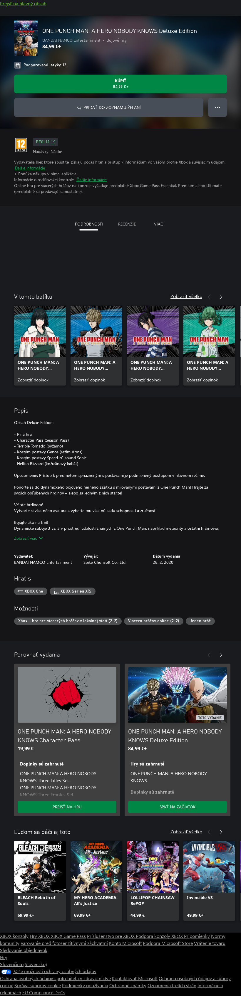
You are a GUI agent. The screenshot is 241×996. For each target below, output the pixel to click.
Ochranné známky (127, 985)
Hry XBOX (40, 936)
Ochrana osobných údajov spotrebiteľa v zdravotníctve (55, 978)
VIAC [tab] (158, 224)
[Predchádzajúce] (209, 297)
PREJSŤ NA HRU (67, 807)
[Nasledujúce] (221, 297)
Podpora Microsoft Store (168, 943)
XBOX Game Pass (68, 936)
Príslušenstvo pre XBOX (111, 936)
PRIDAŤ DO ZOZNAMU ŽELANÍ (112, 107)
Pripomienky (197, 936)
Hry (3, 957)
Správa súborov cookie (37, 985)
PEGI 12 (42, 142)
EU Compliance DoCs (43, 992)
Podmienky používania (85, 985)
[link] (40, 346)
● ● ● (217, 107)
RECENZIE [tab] (127, 224)
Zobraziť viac (25, 538)
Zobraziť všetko (186, 296)
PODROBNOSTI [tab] (89, 224)
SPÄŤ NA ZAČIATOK (177, 807)
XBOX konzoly (14, 936)
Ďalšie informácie (30, 168)
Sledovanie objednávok (23, 950)
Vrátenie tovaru (209, 943)
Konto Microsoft (125, 943)
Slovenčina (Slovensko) (23, 964)
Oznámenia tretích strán (172, 985)
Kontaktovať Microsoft (135, 978)
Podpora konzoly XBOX (160, 936)
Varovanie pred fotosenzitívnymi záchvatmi (64, 943)
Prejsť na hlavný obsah (23, 3)
